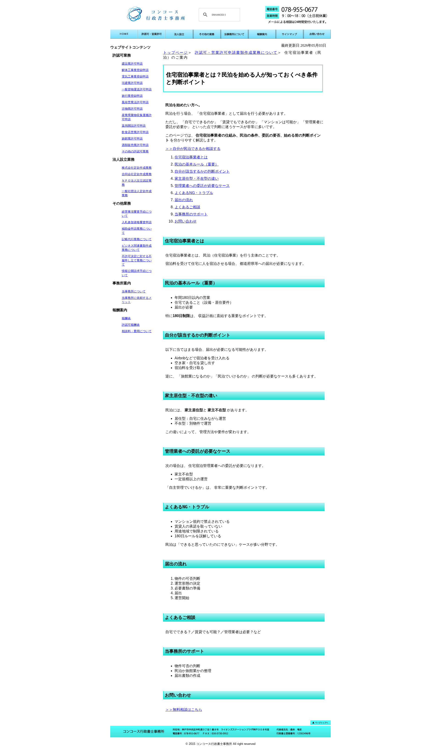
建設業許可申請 (132, 63)
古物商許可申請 (132, 108)
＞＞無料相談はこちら (183, 710)
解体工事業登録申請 (135, 70)
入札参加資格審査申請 (137, 222)
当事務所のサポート (191, 214)
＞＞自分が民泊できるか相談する (192, 149)
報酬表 (126, 318)
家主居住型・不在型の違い (197, 178)
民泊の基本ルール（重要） (197, 164)
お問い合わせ (186, 221)
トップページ (175, 52)
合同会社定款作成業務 (137, 174)
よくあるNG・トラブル (194, 193)
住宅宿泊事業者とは (191, 157)
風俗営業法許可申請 (135, 102)
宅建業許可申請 (132, 83)
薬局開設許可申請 (134, 125)
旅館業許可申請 (132, 138)
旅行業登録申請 (132, 95)
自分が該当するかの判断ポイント (202, 171)
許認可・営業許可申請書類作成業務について (236, 52)
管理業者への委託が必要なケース (202, 186)
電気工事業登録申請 (135, 76)
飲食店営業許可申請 (135, 132)
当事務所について (134, 291)
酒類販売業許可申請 (135, 145)
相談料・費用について (137, 331)
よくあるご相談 (187, 207)
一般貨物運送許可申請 (137, 89)
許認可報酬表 (131, 324)
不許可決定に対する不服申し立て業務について (137, 260)
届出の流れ (184, 200)
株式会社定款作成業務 (137, 167)
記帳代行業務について (137, 239)
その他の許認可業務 (135, 151)
